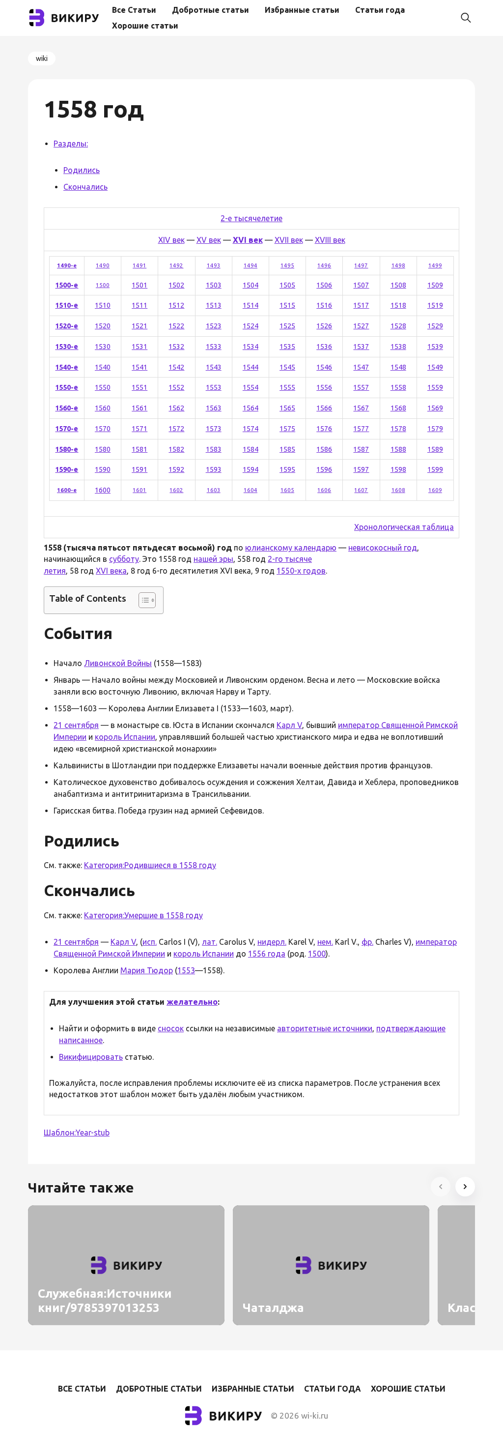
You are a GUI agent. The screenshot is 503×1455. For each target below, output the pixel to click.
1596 (324, 469)
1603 (214, 490)
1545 (287, 367)
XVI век (248, 239)
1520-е (66, 326)
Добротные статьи (210, 9)
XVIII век (330, 239)
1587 (361, 449)
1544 (250, 367)
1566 (324, 408)
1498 (398, 265)
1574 (250, 429)
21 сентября (76, 725)
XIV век (171, 239)
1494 (250, 265)
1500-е (66, 285)
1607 (361, 490)
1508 (398, 285)
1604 (250, 490)
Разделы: (71, 143)
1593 (214, 469)
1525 (287, 326)
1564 (250, 408)
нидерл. (271, 941)
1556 (324, 387)
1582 (176, 449)
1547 (361, 367)
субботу (124, 558)
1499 (435, 265)
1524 (250, 326)
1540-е (66, 367)
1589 (435, 449)
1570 (103, 429)
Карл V (289, 725)
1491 (139, 265)
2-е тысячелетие (251, 218)
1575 (287, 429)
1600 (103, 490)
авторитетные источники (324, 1028)
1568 (398, 408)
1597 (361, 469)
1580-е (66, 449)
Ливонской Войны (118, 663)
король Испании (125, 736)
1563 (214, 408)
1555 (287, 387)
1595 (287, 469)
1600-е (67, 490)
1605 (287, 490)
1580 (103, 449)
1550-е (66, 387)
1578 (398, 429)
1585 (287, 449)
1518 (398, 305)
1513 (214, 305)
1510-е (66, 305)
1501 (139, 285)
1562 (176, 408)
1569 (435, 408)
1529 (435, 326)
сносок (171, 1028)
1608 (398, 490)
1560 (103, 408)
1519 (435, 305)
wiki (42, 58)
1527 (361, 326)
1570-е (66, 429)
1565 (287, 408)
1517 (361, 305)
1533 (214, 346)
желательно (192, 1001)
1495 (287, 265)
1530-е (66, 346)
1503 (214, 285)
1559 (435, 387)
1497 (361, 265)
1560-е (66, 408)
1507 (361, 285)
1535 (287, 346)
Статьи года (380, 9)
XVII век (289, 239)
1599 (435, 469)
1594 (250, 469)
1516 (324, 305)
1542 (176, 367)
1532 (176, 346)
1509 (435, 285)
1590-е (66, 469)
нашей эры (213, 558)
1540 (103, 367)
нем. (325, 941)
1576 (324, 429)
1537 (361, 346)
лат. (209, 941)
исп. (149, 941)
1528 (398, 326)
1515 (287, 305)
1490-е (67, 265)
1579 (435, 429)
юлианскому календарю (290, 547)
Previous (440, 1186)
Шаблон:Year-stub (77, 1132)
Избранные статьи (302, 9)
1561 (139, 408)
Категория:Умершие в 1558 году (143, 915)
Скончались (85, 186)
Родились (81, 170)
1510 (103, 305)
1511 (139, 305)
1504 (250, 285)
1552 (176, 387)
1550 (103, 387)
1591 (139, 469)
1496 (324, 265)
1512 (176, 305)
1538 (398, 346)
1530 (103, 346)
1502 (176, 285)
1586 (324, 449)
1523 (214, 326)
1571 (139, 429)
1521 (139, 326)
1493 (214, 265)
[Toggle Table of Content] (142, 600)
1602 (176, 490)
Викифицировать (91, 1056)
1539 (435, 346)
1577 (361, 429)
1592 (176, 469)
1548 (398, 367)
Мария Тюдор (146, 970)
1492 (176, 265)
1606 (324, 490)
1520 (103, 326)
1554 (250, 387)
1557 (361, 387)
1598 (398, 469)
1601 (139, 490)
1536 (324, 346)
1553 (214, 387)
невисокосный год (382, 547)
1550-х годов (301, 570)
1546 (324, 367)
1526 (324, 326)
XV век (208, 239)
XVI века (111, 570)
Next (465, 1186)
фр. (367, 941)
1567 (361, 408)
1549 (435, 367)
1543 (214, 367)
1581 (139, 449)
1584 (250, 449)
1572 (176, 429)
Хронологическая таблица (404, 527)
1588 (398, 449)
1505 (287, 285)
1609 (435, 490)
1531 (139, 346)
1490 (103, 265)
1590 (103, 469)
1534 (250, 346)
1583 (214, 449)
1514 (250, 305)
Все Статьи (134, 9)
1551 (139, 387)
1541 (139, 367)
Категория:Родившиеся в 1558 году (150, 865)
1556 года (266, 953)
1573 (214, 429)
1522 (176, 326)
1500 (103, 285)
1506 (324, 285)
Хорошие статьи (145, 25)
